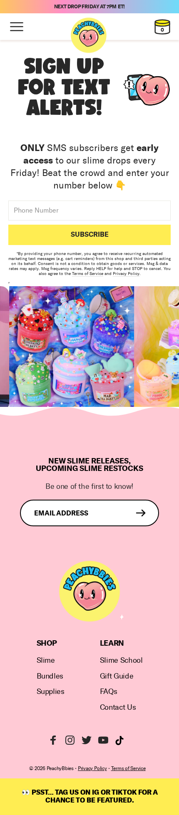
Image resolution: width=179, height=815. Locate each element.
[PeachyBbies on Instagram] (70, 740)
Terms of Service (87, 273)
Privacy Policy (126, 273)
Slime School (121, 660)
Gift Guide (116, 676)
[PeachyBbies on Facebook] (53, 740)
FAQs (108, 691)
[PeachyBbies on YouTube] (103, 740)
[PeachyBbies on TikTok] (119, 740)
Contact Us (118, 707)
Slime (46, 660)
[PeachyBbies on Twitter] (87, 740)
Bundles (50, 676)
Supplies (51, 691)
